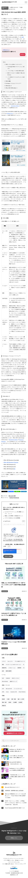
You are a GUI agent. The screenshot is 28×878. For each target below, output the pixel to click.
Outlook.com (10, 113)
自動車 (9, 702)
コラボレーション (12, 667)
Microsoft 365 (4, 8)
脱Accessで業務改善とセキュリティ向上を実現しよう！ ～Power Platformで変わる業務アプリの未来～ (15, 795)
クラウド (4, 661)
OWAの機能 (8, 81)
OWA (22, 37)
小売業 (8, 699)
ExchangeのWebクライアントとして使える (16, 67)
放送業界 (20, 702)
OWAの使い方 (9, 85)
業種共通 (4, 705)
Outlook (12, 497)
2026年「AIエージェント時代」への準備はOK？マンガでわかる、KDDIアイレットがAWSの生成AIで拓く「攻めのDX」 (16, 802)
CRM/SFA (8, 678)
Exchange (16, 497)
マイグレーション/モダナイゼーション (13, 664)
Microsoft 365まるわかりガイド (12, 787)
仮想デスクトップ (13, 681)
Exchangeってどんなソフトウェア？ (13, 83)
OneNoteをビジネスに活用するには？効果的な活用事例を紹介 (17, 769)
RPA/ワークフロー (15, 678)
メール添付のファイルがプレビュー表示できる (16, 78)
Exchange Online (15, 105)
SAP (3, 688)
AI (23, 664)
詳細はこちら (14, 837)
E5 (14, 468)
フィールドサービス (18, 688)
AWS (3, 691)
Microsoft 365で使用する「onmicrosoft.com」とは (15, 763)
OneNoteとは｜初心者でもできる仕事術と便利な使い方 (17, 750)
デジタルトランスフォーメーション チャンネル (13, 858)
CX (23, 667)
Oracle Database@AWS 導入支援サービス (15, 807)
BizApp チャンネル (19, 860)
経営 (3, 671)
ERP (3, 678)
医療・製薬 (13, 699)
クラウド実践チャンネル (9, 860)
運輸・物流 (4, 702)
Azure (7, 691)
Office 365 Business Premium (11, 462)
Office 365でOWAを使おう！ (12, 88)
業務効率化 (4, 667)
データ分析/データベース (20, 661)
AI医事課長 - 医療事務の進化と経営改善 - (14, 790)
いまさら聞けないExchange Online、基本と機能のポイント (17, 756)
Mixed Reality (5, 681)
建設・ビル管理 (21, 699)
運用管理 (19, 667)
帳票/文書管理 (8, 671)
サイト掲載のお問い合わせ (8, 863)
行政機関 (15, 702)
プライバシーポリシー (19, 863)
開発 (3, 664)
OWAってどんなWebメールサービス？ (14, 64)
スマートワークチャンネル (14, 862)
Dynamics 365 (14, 691)
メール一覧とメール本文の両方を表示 (16, 70)
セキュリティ (10, 661)
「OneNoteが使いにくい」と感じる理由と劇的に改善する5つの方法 (17, 776)
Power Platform (22, 691)
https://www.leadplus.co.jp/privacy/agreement (13, 540)
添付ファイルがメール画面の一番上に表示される (16, 73)
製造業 (3, 699)
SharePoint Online (13, 439)
